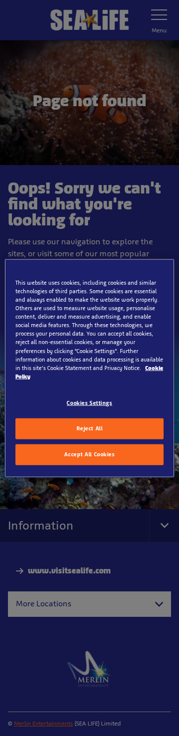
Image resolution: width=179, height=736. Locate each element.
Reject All (90, 427)
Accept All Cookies (89, 453)
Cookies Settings (89, 402)
